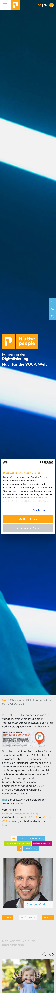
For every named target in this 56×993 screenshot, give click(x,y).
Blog (5, 700)
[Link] (15, 5)
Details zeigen (40, 510)
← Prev (8, 917)
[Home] (20, 341)
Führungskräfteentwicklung (31, 838)
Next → (48, 917)
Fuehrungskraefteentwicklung (20, 813)
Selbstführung (30, 848)
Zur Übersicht (28, 917)
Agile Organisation (41, 843)
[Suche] (51, 5)
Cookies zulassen (28, 519)
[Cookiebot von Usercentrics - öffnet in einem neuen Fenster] (40, 463)
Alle (13, 838)
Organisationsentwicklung (18, 843)
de (39, 5)
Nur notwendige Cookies (28, 528)
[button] (5, 5)
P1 (20, 848)
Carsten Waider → (38, 904)
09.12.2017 (30, 817)
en (45, 5)
